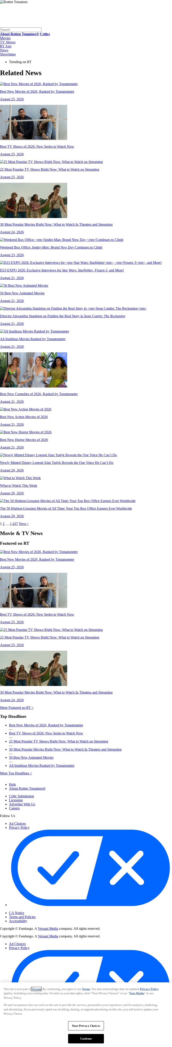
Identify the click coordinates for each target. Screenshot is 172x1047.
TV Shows (7, 42)
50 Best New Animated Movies (31, 757)
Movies (5, 38)
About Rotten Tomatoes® (27, 788)
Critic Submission (21, 796)
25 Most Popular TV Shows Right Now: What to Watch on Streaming (58, 741)
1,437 (14, 524)
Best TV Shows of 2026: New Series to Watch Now (46, 733)
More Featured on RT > (17, 708)
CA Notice (16, 913)
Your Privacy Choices (28, 909)
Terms (86, 989)
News (4, 50)
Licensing (16, 800)
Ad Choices (17, 823)
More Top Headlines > (16, 773)
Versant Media (48, 928)
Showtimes (8, 54)
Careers (14, 808)
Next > (24, 524)
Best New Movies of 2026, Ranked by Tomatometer (46, 725)
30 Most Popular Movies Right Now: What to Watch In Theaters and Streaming (65, 749)
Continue (86, 1038)
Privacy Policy (19, 827)
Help (12, 784)
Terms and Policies (22, 917)
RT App (5, 46)
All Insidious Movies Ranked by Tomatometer (41, 765)
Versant (36, 989)
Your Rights (136, 993)
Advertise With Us (22, 804)
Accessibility (18, 921)
